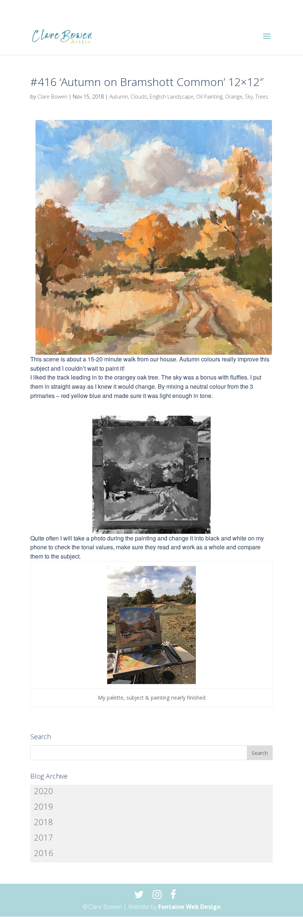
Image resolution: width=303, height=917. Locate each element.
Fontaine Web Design (189, 907)
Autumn (118, 96)
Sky (249, 96)
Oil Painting (209, 96)
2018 (43, 821)
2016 (43, 852)
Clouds (138, 96)
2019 (43, 806)
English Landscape (172, 96)
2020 (43, 790)
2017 (43, 837)
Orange (233, 96)
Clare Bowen (52, 96)
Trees (261, 96)
